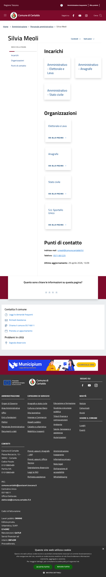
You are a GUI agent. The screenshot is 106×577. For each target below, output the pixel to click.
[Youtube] (78, 15)
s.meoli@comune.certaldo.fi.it (71, 250)
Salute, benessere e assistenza (62, 431)
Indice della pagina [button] (18, 47)
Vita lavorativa (34, 412)
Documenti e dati (9, 431)
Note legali (58, 463)
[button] (53, 572)
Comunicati (84, 408)
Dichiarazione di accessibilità (60, 470)
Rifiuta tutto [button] (63, 567)
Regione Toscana (11, 5)
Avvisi (82, 412)
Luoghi (82, 425)
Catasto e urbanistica (37, 426)
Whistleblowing (60, 476)
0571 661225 (59, 255)
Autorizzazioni (60, 437)
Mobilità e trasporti (36, 431)
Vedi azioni (88, 38)
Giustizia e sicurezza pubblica (62, 409)
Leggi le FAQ (33, 472)
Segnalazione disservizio (38, 467)
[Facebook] (72, 15)
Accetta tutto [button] (43, 567)
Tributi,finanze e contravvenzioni (61, 418)
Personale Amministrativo (13, 426)
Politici (4, 422)
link (78, 561)
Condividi (74, 38)
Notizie (83, 403)
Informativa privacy (62, 459)
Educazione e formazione (64, 403)
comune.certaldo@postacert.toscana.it (19, 485)
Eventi (82, 430)
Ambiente (58, 424)
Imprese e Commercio (37, 417)
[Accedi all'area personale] (61, 5)
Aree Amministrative (11, 408)
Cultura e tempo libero (37, 408)
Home (5, 26)
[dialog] (53, 561)
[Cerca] (100, 15)
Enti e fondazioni (9, 417)
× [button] (103, 549)
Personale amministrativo (41, 26)
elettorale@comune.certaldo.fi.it (16, 499)
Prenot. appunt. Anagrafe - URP (39, 452)
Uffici (4, 412)
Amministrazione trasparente (61, 452)
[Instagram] (85, 15)
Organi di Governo (9, 403)
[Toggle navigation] (5, 15)
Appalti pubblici (34, 422)
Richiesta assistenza (36, 476)
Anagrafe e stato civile (37, 403)
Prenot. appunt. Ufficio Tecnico (37, 461)
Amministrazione (19, 26)
